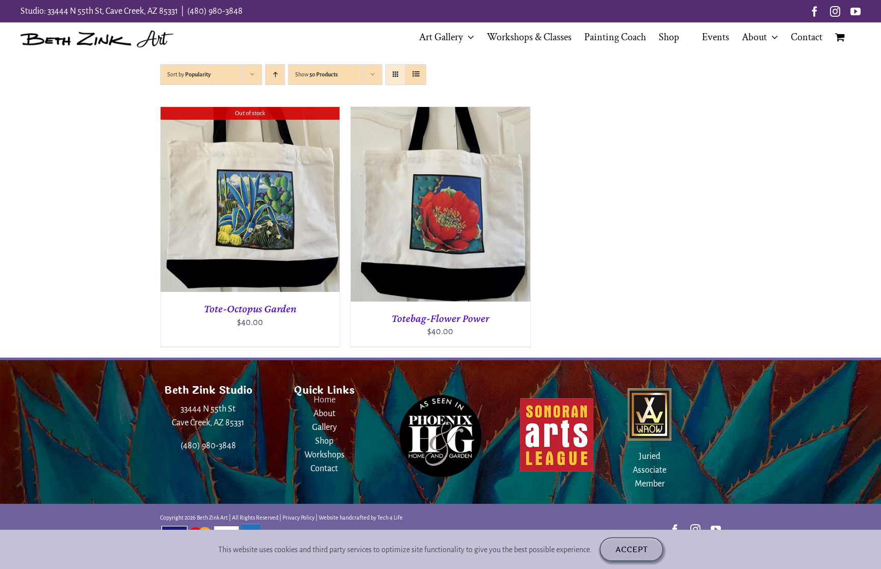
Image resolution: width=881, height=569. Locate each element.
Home (324, 399)
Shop (324, 441)
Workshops (324, 454)
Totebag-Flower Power (440, 318)
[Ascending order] (275, 74)
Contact (324, 468)
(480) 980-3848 (215, 11)
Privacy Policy (298, 517)
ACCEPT (631, 549)
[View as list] (416, 75)
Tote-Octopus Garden (250, 308)
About (324, 413)
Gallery (324, 427)
